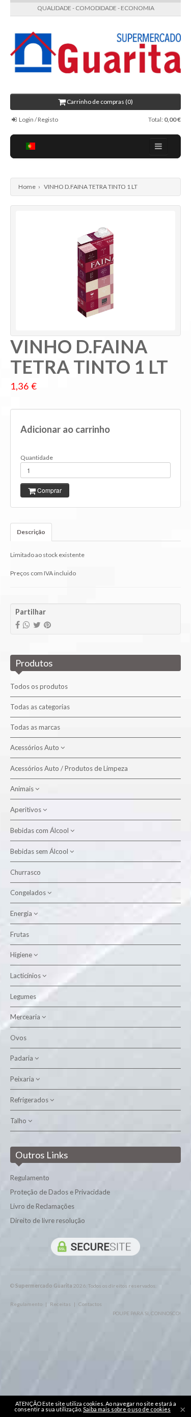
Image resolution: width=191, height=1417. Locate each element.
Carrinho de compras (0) (99, 101)
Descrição (31, 532)
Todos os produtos (39, 686)
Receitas (60, 1304)
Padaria (22, 1058)
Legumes (23, 996)
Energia (22, 913)
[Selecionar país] (30, 146)
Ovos (18, 1038)
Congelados (28, 892)
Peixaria (23, 1079)
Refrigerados (30, 1100)
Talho (19, 1121)
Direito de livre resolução (47, 1220)
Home (27, 186)
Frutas (19, 934)
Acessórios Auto (35, 747)
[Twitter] (37, 624)
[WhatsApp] (26, 624)
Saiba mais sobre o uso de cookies (127, 1409)
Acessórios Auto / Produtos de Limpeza (69, 768)
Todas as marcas (35, 727)
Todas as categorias (40, 707)
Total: (164, 119)
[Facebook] (17, 624)
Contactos (90, 1304)
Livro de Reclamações (42, 1206)
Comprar (49, 490)
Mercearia (26, 1017)
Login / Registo (38, 119)
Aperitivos (26, 809)
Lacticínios (26, 975)
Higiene (22, 955)
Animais (22, 789)
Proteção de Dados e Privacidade (60, 1192)
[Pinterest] (47, 624)
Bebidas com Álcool (40, 830)
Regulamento (29, 1178)
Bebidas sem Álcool (40, 851)
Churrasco (25, 872)
